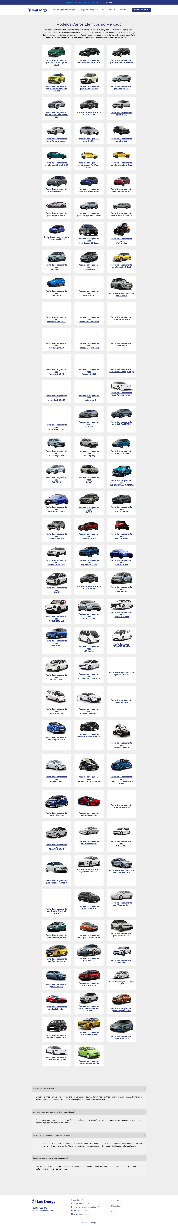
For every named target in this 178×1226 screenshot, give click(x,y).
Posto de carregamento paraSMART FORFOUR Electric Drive (121, 780)
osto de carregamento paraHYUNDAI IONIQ (122, 614)
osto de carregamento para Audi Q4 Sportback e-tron (56, 114)
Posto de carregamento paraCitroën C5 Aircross (56, 562)
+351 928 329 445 (39, 1208)
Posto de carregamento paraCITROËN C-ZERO (56, 427)
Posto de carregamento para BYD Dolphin (121, 452)
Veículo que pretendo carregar (63, 10)
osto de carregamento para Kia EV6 (122, 114)
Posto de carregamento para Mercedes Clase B (56, 881)
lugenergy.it (116, 1206)
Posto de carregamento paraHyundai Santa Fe (56, 536)
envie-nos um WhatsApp (86, 2)
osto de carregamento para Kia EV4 (90, 140)
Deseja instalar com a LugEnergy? (85, 1207)
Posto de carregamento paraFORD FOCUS (89, 616)
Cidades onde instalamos (81, 1203)
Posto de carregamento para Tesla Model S (89, 814)
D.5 (121, 190)
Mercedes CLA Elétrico (89, 322)
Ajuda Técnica (107, 10)
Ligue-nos (70, 2)
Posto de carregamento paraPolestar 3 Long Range (89, 345)
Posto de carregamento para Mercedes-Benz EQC (121, 871)
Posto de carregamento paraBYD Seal (89, 424)
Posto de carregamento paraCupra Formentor (121, 509)
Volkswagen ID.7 (56, 348)
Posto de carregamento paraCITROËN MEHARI (56, 618)
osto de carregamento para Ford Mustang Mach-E (89, 735)
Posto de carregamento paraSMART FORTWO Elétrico (89, 779)
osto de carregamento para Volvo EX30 (122, 87)
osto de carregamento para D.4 (89, 190)
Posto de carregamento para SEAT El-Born (89, 984)
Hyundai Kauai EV (121, 675)
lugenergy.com (117, 1200)
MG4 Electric (89, 295)
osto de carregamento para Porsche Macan (57, 140)
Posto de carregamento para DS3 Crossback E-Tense (89, 1008)
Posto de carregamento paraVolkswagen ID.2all (56, 238)
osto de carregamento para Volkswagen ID (57, 190)
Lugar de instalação (88, 10)
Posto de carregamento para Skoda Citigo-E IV (89, 1062)
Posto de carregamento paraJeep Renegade (121, 536)
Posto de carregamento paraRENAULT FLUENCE (89, 711)
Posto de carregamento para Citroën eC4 (121, 1037)
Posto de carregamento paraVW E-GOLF (121, 843)
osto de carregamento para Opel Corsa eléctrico (89, 936)
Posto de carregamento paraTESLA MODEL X (56, 847)
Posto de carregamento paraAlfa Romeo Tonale (89, 562)
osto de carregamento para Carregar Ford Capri (122, 164)
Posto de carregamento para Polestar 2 (121, 961)
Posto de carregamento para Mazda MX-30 (121, 934)
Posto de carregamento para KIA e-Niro (89, 907)
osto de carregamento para (56, 164)
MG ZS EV (56, 295)
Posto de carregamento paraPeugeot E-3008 (56, 371)
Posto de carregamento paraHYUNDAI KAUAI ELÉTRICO (121, 482)
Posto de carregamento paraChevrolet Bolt (121, 589)
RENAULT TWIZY (121, 747)
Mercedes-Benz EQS (56, 322)
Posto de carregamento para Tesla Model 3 (89, 842)
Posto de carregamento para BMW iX (121, 344)
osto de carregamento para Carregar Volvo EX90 (121, 214)
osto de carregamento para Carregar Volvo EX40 (89, 214)
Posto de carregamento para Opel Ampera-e (56, 960)
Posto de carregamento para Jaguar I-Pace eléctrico (89, 870)
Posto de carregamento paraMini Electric (121, 294)
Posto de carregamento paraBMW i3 (56, 590)
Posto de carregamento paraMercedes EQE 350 (56, 398)
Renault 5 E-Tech (123, 267)
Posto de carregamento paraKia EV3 (89, 479)
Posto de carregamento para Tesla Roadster (56, 1008)
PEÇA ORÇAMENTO (141, 10)
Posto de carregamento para (56, 266)
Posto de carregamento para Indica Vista (56, 814)
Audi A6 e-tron (123, 319)
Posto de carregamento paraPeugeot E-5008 (89, 371)
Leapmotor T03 (56, 269)
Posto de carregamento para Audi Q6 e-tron (89, 113)
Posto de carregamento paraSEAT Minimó (121, 241)
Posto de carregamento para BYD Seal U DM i (121, 423)
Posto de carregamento (56, 984)
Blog (113, 1211)
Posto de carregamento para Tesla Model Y (121, 904)
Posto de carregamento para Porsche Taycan (121, 394)
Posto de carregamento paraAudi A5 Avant (121, 562)
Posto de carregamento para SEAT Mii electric (56, 1036)
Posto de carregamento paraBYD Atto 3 (56, 479)
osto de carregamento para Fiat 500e (122, 701)
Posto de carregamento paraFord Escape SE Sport (89, 240)
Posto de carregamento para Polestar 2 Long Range (121, 370)
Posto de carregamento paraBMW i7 (89, 509)
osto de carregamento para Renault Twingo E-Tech (56, 62)
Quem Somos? (77, 1200)
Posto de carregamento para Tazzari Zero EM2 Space (56, 911)
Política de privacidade (80, 1210)
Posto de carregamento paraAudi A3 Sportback (56, 509)
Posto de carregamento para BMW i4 (89, 959)
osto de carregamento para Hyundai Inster (90, 87)
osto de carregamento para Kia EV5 (122, 140)
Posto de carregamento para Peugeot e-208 (56, 738)
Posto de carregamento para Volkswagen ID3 (56, 936)
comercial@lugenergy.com (42, 1210)
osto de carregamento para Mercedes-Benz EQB (121, 61)
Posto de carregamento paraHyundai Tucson (89, 536)
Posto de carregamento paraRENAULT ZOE (56, 779)
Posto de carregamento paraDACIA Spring (89, 453)
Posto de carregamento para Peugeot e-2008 (121, 1009)
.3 (65, 191)
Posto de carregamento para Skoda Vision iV (89, 1033)
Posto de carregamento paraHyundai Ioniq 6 (89, 398)
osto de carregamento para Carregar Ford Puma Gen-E (89, 165)
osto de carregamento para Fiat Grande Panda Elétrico (56, 88)
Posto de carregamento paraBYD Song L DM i (56, 453)
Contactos (122, 10)
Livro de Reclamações (80, 1214)
